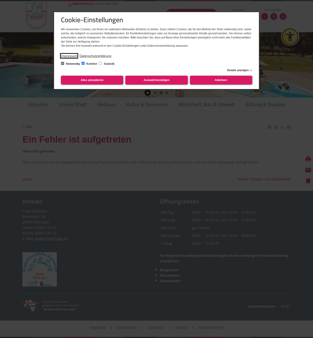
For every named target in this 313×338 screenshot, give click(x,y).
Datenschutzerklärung (95, 56)
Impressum (69, 56)
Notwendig (72, 63)
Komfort (92, 63)
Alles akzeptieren (92, 80)
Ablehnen (221, 80)
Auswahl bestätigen (156, 80)
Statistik (109, 63)
